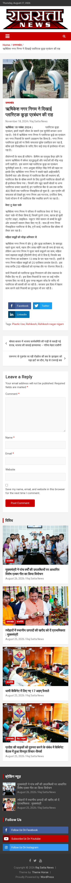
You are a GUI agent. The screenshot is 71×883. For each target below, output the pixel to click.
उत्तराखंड (9, 102)
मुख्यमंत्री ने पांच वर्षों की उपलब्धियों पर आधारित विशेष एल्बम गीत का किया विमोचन (41, 786)
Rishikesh (31, 324)
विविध (9, 520)
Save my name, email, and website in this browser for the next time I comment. (35, 491)
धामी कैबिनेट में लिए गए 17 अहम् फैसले (27, 691)
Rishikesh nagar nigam (51, 324)
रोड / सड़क (21, 738)
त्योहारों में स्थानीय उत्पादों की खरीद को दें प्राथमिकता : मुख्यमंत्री (38, 801)
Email (9, 453)
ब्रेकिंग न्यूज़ (13, 776)
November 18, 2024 (16, 121)
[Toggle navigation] (7, 36)
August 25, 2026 (14, 639)
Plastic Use (18, 324)
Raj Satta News (39, 121)
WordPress (47, 877)
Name (10, 437)
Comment (12, 394)
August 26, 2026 (14, 578)
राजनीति (10, 561)
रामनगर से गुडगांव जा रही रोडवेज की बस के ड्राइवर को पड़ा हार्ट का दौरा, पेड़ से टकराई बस (35, 358)
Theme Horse (40, 872)
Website (10, 469)
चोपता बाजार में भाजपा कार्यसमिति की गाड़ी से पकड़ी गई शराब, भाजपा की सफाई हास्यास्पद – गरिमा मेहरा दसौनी (35, 343)
